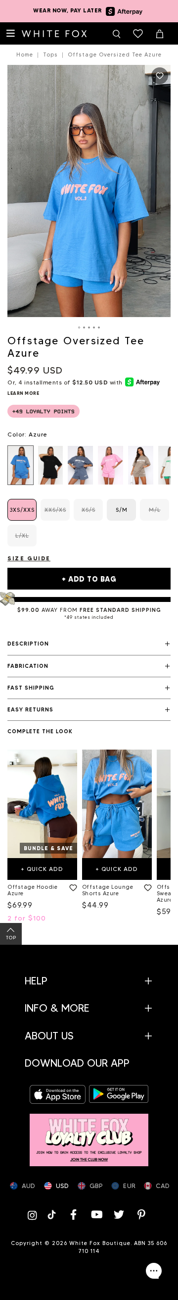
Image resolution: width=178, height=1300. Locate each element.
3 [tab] (89, 327)
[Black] (51, 465)
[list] (89, 465)
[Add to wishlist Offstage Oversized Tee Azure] (160, 76)
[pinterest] (142, 1214)
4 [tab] (94, 327)
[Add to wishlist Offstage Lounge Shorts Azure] (146, 886)
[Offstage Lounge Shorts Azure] (117, 804)
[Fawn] (141, 465)
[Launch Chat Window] (153, 1270)
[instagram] (34, 1214)
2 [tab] (84, 327)
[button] (89, 644)
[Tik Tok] (53, 1214)
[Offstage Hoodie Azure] (42, 804)
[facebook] (73, 1214)
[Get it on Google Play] (118, 1094)
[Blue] (80, 465)
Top (11, 937)
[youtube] (96, 1214)
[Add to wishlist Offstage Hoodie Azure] (71, 886)
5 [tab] (99, 327)
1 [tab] (79, 327)
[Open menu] (11, 34)
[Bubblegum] (110, 465)
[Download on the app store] (59, 1094)
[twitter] (119, 1214)
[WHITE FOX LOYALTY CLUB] (89, 1135)
